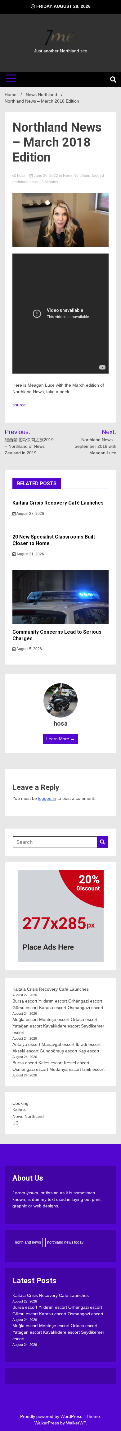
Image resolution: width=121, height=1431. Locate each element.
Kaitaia (19, 1109)
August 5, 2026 (29, 649)
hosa (21, 175)
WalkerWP (76, 1422)
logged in (47, 798)
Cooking (20, 1103)
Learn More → (60, 738)
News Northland (76, 175)
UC (15, 1122)
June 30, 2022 (46, 175)
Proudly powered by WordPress (51, 1416)
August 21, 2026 (30, 554)
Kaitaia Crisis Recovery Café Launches (58, 503)
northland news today (65, 1242)
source (19, 404)
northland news (25, 182)
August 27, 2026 (30, 513)
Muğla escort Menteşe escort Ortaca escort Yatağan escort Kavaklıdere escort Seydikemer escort (58, 1026)
